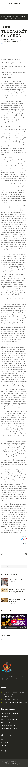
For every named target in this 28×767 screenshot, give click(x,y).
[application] (14, 621)
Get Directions (8, 696)
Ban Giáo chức (5, 716)
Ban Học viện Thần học (8, 725)
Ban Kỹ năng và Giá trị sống (9, 719)
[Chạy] (3, 627)
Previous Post (9, 554)
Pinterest (25, 539)
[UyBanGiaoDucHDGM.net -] (14, 2)
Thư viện (4, 751)
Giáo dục (3, 745)
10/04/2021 (5, 39)
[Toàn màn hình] (25, 627)
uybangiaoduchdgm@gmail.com (17, 702)
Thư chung (4, 742)
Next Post (21, 554)
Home (3, 16)
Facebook (17, 539)
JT (21, 764)
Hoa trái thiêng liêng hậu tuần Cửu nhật (17, 600)
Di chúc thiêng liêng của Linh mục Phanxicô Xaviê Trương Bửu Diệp (17, 591)
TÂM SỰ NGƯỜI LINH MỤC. (18, 579)
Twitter (21, 539)
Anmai (13, 39)
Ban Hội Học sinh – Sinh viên (9, 729)
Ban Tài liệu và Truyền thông (9, 713)
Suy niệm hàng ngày (19, 16)
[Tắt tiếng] (22, 627)
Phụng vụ (9, 16)
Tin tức (3, 739)
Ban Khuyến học (6, 722)
